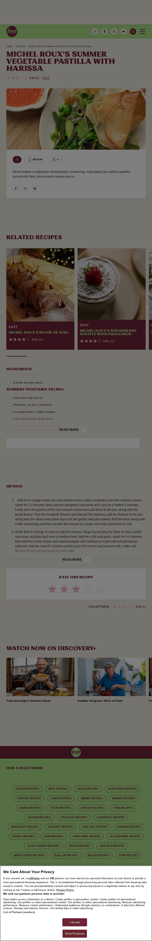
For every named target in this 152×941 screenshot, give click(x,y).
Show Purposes (75, 933)
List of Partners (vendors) (19, 912)
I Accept (75, 922)
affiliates (34, 878)
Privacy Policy (65, 890)
